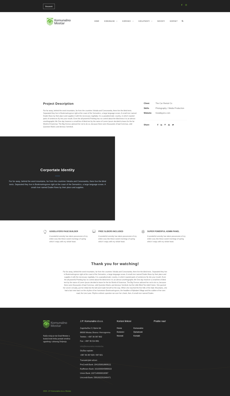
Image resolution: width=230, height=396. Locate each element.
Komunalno (109, 21)
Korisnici (126, 21)
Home (96, 21)
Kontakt (174, 21)
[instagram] (186, 5)
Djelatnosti (144, 21)
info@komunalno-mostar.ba (91, 346)
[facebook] (181, 5)
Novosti (161, 21)
